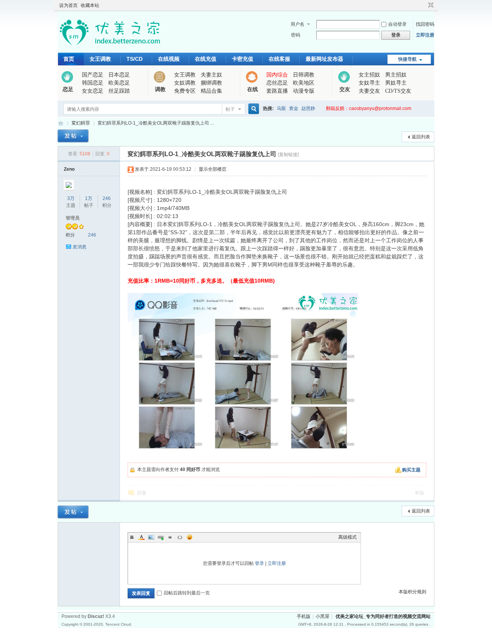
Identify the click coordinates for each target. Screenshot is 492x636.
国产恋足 (92, 75)
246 (107, 198)
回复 (141, 493)
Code (180, 537)
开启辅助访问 (424, 5)
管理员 (73, 218)
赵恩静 (308, 108)
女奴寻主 (369, 83)
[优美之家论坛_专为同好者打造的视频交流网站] (110, 48)
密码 (295, 35)
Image (151, 537)
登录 (259, 563)
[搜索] (252, 109)
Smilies (189, 537)
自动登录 (397, 24)
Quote (170, 537)
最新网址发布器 (324, 59)
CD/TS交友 (398, 91)
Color (141, 537)
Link (161, 537)
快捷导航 (407, 59)
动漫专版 (303, 91)
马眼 (281, 108)
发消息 (79, 247)
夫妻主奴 (211, 75)
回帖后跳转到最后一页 (187, 593)
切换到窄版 (430, 5)
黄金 (293, 108)
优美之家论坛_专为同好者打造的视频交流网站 (61, 123)
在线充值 (205, 59)
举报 (419, 493)
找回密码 (425, 24)
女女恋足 (92, 91)
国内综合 (277, 75)
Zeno (69, 169)
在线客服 (279, 59)
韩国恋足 (92, 83)
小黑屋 (322, 616)
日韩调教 (303, 75)
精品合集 (211, 91)
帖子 (230, 109)
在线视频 (169, 59)
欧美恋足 (119, 83)
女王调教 (100, 59)
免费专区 (185, 91)
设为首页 (68, 5)
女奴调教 (185, 83)
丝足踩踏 (119, 91)
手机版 (304, 616)
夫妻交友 (369, 91)
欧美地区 (303, 83)
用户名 (297, 24)
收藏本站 (90, 5)
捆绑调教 (211, 83)
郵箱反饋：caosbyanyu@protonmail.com (368, 108)
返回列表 (421, 137)
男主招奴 (396, 75)
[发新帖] (73, 136)
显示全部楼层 (212, 169)
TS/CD (134, 59)
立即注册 (425, 35)
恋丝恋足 (277, 83)
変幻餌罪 (80, 123)
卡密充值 (242, 59)
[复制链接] (288, 154)
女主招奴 (369, 75)
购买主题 (411, 470)
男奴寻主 (396, 83)
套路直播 (277, 91)
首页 (68, 59)
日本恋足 (119, 75)
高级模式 (347, 537)
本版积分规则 (412, 591)
